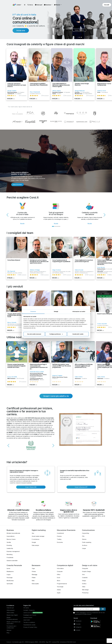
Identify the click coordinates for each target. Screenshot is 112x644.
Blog (8, 632)
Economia (60, 542)
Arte (83, 574)
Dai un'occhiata (17, 184)
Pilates (34, 577)
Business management (13, 551)
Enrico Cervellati (12, 377)
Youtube (77, 624)
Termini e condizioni (29, 622)
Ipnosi (8, 568)
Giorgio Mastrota (79, 90)
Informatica (60, 568)
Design (84, 580)
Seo (33, 533)
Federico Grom (101, 90)
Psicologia (9, 577)
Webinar (9, 630)
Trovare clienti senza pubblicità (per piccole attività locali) (16, 315)
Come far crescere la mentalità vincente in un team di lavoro (16, 85)
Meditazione (10, 571)
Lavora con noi (27, 612)
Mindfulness (10, 580)
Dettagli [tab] (56, 311)
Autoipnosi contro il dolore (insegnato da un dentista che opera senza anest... (39, 261)
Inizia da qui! (10, 608)
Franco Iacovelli (102, 323)
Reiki (33, 580)
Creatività (84, 577)
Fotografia (85, 568)
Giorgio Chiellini (11, 90)
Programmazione (62, 583)
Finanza (59, 536)
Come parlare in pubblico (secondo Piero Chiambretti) (39, 84)
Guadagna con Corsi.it (29, 615)
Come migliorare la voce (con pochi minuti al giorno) (84, 260)
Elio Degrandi (11, 271)
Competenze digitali (65, 565)
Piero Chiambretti (35, 92)
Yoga (33, 568)
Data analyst (35, 545)
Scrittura (84, 545)
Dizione (84, 539)
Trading (59, 539)
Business (10, 530)
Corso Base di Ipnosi (13, 260)
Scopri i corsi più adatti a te (56, 396)
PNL (83, 536)
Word (58, 580)
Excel (58, 577)
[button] (25, 4)
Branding (9, 545)
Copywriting (85, 533)
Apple (58, 592)
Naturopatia (35, 583)
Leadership (10, 548)
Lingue (84, 548)
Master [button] (58, 5)
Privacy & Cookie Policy (30, 627)
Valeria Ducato (79, 270)
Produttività (10, 557)
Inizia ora (20, 30)
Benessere (36, 565)
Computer (60, 571)
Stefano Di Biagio (35, 270)
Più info (22, 223)
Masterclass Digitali (12, 615)
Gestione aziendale (12, 560)
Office (58, 574)
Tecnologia (60, 586)
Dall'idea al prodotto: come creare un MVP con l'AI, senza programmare (61, 366)
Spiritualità (10, 583)
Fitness (34, 571)
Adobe (59, 589)
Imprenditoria (10, 536)
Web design (85, 589)
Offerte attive (10, 612)
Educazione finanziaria (66, 530)
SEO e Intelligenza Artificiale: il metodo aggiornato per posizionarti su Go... (84, 366)
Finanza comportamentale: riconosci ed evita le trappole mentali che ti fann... (16, 366)
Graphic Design (86, 571)
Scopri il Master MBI (30, 487)
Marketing (9, 554)
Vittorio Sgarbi (56, 90)
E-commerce (35, 539)
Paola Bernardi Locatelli (37, 371)
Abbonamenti (10, 610)
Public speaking (86, 542)
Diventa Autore (27, 617)
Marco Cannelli (11, 322)
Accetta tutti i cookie (77, 334)
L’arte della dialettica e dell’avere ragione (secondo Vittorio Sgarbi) (61, 85)
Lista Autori (26, 620)
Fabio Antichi (78, 377)
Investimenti (60, 533)
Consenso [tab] (33, 311)
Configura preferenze (55, 334)
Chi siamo (26, 608)
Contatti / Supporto (29, 610)
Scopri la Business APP (81, 487)
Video (83, 586)
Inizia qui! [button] (39, 5)
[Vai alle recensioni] (11, 95)
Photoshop (85, 592)
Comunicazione (88, 530)
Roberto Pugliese (57, 375)
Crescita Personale (14, 565)
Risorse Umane (11, 539)
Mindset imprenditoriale (13, 533)
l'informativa (82, 612)
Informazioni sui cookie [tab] (79, 311)
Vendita (9, 542)
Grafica (84, 583)
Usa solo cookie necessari (34, 334)
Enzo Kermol (101, 267)
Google (34, 542)
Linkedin (77, 630)
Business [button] (48, 5)
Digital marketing (39, 530)
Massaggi (34, 574)
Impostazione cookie (29, 625)
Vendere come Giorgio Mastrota (82, 84)
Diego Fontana (56, 270)
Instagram (78, 627)
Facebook (78, 621)
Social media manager (38, 536)
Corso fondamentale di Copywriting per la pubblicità (61, 260)
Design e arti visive (89, 565)
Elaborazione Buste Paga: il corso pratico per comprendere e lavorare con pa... (39, 366)
